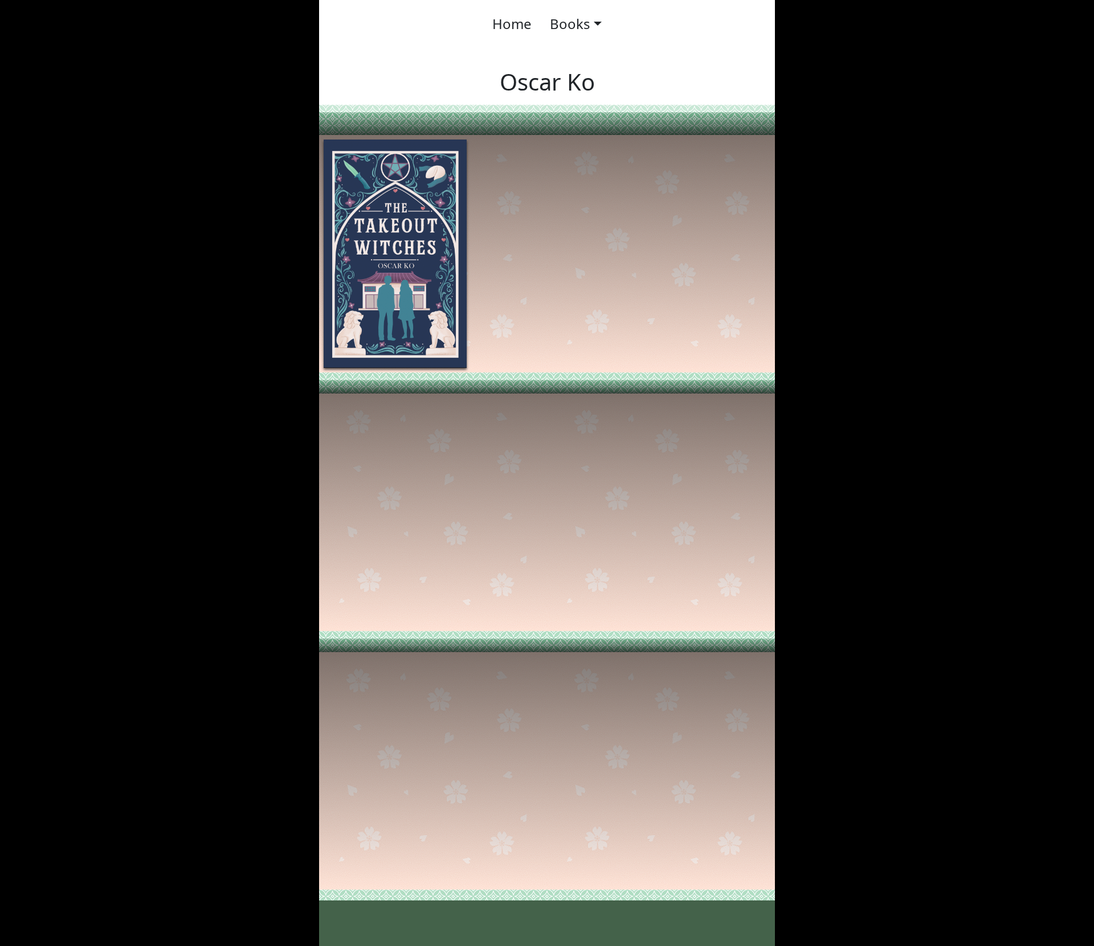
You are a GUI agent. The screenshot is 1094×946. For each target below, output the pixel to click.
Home (512, 23)
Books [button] (570, 23)
